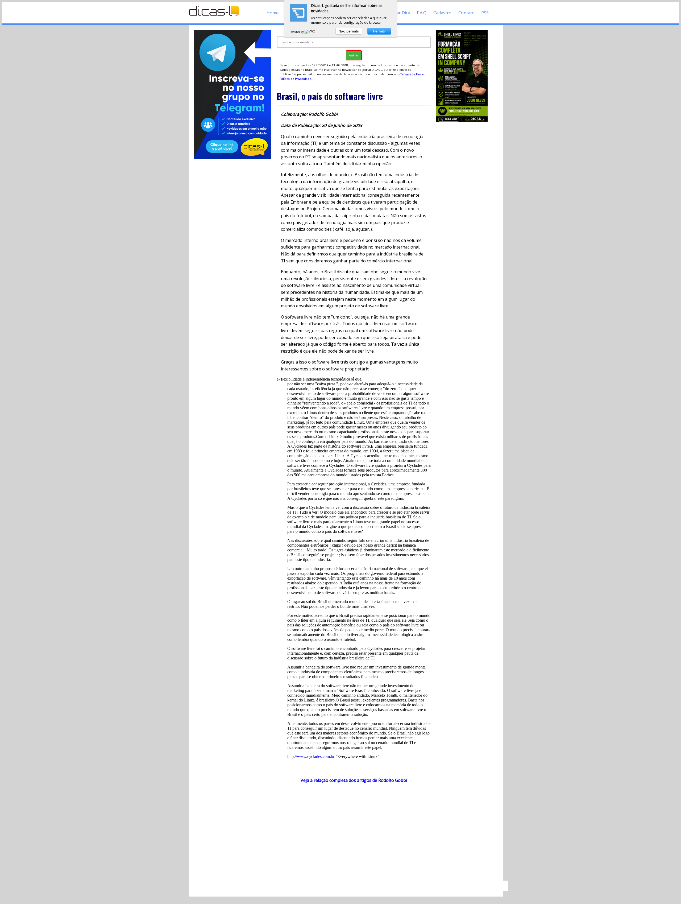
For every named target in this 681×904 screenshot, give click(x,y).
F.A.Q (421, 13)
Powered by (297, 32)
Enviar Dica (399, 13)
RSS (485, 13)
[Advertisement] (354, 834)
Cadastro (442, 13)
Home (273, 13)
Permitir (379, 31)
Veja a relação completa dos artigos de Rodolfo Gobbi (354, 780)
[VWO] (310, 32)
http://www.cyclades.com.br (310, 756)
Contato (466, 13)
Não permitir (348, 31)
